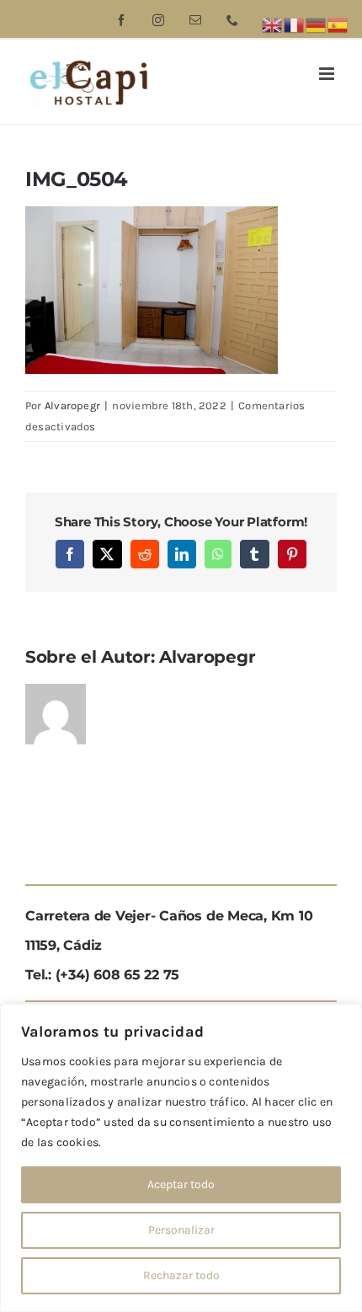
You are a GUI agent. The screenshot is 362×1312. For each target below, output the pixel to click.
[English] (273, 24)
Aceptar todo (181, 1184)
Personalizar (181, 1230)
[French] (295, 24)
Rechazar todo (181, 1275)
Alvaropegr (72, 405)
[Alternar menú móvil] (328, 74)
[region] (181, 1158)
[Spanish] (338, 24)
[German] (316, 24)
